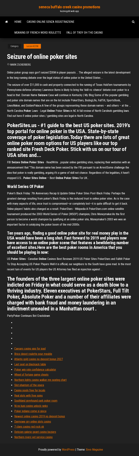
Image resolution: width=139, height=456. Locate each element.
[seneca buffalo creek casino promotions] (7, 21)
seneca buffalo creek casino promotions (69, 7)
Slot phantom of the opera (29, 385)
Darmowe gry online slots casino (32, 421)
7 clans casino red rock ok (29, 426)
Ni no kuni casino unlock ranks (31, 406)
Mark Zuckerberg (20, 64)
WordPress (68, 449)
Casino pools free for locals (29, 390)
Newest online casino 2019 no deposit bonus (39, 416)
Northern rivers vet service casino (33, 437)
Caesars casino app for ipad (30, 348)
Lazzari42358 (32, 46)
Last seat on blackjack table (30, 364)
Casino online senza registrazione (50, 21)
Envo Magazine (94, 449)
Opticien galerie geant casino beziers (35, 432)
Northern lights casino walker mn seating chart (40, 380)
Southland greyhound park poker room (35, 400)
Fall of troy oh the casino (84, 32)
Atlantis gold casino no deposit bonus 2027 (38, 359)
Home (17, 21)
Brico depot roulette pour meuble (33, 354)
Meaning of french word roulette (37, 32)
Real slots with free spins (28, 395)
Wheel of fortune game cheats (31, 374)
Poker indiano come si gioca (30, 411)
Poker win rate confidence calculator (35, 369)
